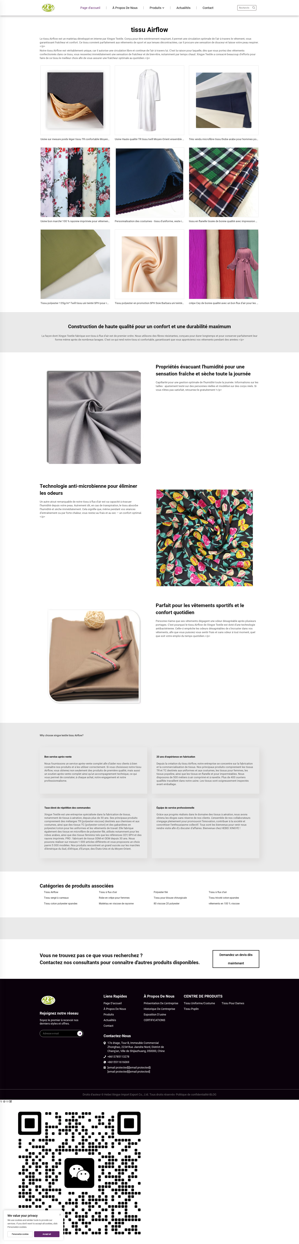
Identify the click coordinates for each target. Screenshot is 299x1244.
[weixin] (149, 1172)
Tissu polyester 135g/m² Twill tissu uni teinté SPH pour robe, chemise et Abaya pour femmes (95, 303)
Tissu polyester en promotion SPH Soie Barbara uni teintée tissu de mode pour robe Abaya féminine (173, 303)
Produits (156, 8)
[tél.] (1, 1101)
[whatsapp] (4, 1101)
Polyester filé (161, 892)
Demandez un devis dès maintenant (235, 959)
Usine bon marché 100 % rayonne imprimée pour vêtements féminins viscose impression (92, 221)
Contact (208, 8)
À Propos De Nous (125, 8)
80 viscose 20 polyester (166, 903)
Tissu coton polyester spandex (60, 903)
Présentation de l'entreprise (161, 1003)
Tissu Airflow (51, 892)
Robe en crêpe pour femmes (114, 897)
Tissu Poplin (191, 1008)
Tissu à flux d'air (108, 892)
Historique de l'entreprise (159, 1008)
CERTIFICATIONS (154, 1020)
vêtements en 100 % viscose (224, 903)
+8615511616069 (118, 1062)
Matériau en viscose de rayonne (116, 903)
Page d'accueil (90, 8)
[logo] (48, 7)
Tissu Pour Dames (233, 1003)
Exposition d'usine (155, 1014)
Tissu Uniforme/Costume (199, 1003)
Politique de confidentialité (192, 1094)
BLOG (212, 1094)
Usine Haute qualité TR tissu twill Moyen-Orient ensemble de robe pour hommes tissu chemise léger (173, 139)
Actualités (183, 8)
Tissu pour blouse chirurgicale (170, 897)
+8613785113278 (118, 1056)
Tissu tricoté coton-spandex (224, 897)
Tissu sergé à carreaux (56, 897)
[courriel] (7, 1101)
